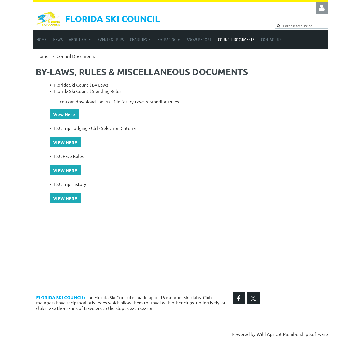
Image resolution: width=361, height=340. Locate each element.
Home (42, 56)
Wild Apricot (269, 334)
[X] (253, 298)
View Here (64, 114)
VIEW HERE (65, 142)
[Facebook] (239, 298)
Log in (322, 8)
